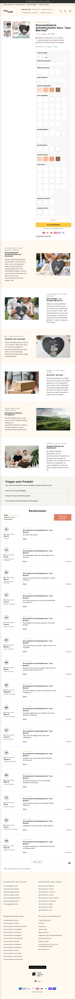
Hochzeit (36, 9)
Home (5, 868)
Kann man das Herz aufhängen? (15, 490)
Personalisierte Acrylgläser (13, 929)
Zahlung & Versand (45, 938)
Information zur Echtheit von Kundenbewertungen (48, 945)
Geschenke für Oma (45, 910)
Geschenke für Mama (46, 904)
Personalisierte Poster (11, 920)
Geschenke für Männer (46, 886)
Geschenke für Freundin (47, 892)
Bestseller (26, 9)
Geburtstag (47, 9)
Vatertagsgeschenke (11, 904)
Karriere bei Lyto (45, 920)
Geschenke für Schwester (47, 901)
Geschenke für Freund (46, 895)
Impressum (42, 926)
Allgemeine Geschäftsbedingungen (50, 935)
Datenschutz (43, 929)
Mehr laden (37, 862)
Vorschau (53, 220)
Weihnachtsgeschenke (11, 895)
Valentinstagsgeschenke (12, 898)
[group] (21, 29)
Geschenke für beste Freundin (49, 898)
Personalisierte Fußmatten (12, 932)
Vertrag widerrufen (37, 967)
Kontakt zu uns (20, 4)
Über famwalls (8, 4)
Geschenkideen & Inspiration (13, 959)
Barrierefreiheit (44, 949)
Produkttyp (46, 12)
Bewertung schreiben (63, 517)
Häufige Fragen (44, 4)
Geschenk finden (30, 12)
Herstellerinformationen (43, 236)
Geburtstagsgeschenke (11, 892)
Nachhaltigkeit (32, 4)
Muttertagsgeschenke (11, 901)
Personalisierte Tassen (11, 950)
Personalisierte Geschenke (13, 956)
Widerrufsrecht (44, 932)
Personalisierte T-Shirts (11, 923)
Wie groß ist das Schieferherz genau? (18, 495)
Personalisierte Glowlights (12, 935)
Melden (25, 539)
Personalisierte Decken (11, 941)
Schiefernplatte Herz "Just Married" (19, 868)
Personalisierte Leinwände (12, 947)
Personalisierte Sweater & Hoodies (15, 926)
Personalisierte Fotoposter (13, 944)
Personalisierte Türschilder (13, 953)
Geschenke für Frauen (46, 889)
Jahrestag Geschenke (11, 889)
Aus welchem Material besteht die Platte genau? (21, 501)
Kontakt (41, 923)
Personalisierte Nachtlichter (13, 938)
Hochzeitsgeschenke (11, 886)
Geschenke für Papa (45, 907)
